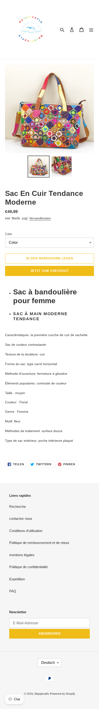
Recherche (17, 507)
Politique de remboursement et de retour (39, 543)
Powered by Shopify (62, 693)
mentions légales (22, 555)
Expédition (17, 579)
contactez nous (20, 518)
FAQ (12, 591)
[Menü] (91, 30)
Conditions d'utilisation (25, 531)
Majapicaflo (42, 693)
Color (8, 234)
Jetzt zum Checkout (49, 271)
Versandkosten (40, 218)
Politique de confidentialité (28, 567)
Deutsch (48, 663)
